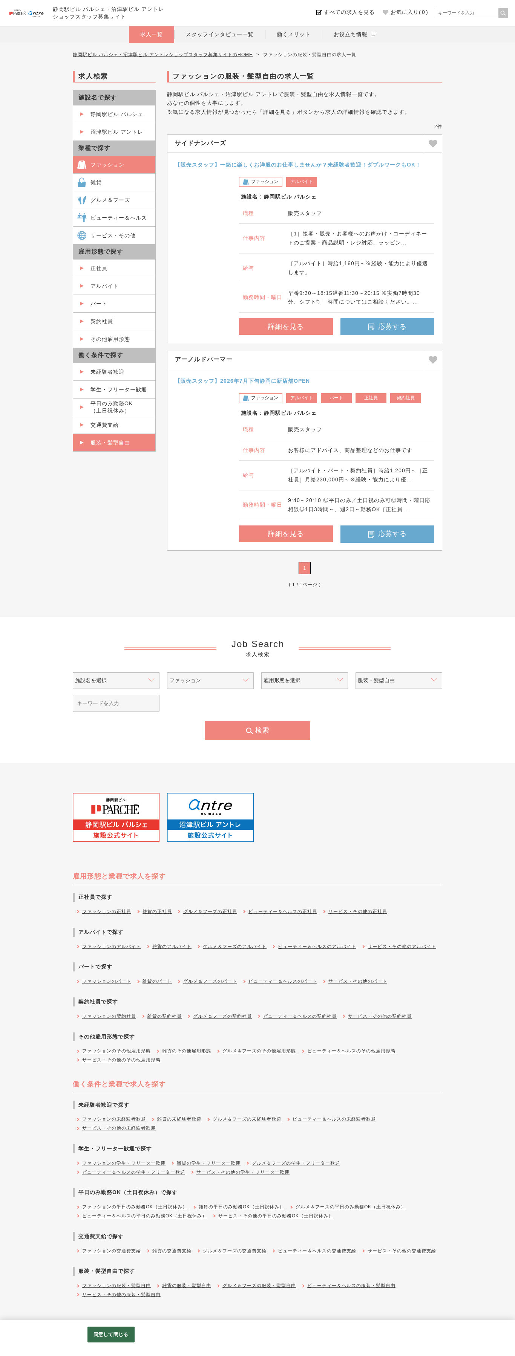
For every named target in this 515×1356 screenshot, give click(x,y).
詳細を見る (286, 326)
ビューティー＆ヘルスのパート (282, 981)
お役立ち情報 (351, 34)
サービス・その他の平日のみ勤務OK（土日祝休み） (275, 1216)
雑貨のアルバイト (172, 946)
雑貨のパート (157, 981)
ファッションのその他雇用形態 (116, 1051)
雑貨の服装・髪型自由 (186, 1285)
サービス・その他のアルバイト (402, 946)
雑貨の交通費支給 (172, 1251)
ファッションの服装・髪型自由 (116, 1285)
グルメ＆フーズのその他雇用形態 (259, 1051)
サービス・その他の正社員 (357, 911)
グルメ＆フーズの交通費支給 (235, 1251)
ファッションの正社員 (106, 911)
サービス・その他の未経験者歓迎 (119, 1128)
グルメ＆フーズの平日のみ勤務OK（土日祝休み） (351, 1206)
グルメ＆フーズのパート (210, 981)
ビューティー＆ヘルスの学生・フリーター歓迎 (133, 1172)
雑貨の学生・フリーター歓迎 (209, 1163)
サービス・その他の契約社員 (380, 1016)
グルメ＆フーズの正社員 (210, 911)
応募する (392, 326)
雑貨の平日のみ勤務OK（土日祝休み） (241, 1206)
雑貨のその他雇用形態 (186, 1051)
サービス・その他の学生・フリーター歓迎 (243, 1172)
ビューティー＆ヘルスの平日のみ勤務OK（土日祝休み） (144, 1216)
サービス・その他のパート (357, 981)
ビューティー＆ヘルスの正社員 (282, 911)
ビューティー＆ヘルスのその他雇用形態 (351, 1051)
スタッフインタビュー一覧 (220, 34)
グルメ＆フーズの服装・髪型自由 (259, 1285)
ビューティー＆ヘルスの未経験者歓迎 (334, 1119)
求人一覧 (151, 34)
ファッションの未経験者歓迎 (114, 1119)
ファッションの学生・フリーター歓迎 (124, 1163)
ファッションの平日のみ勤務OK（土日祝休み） (134, 1206)
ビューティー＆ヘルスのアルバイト (317, 946)
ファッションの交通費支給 (111, 1251)
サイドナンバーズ (200, 143)
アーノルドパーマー (204, 359)
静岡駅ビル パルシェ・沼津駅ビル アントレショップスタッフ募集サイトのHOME (163, 54)
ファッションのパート (106, 981)
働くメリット (294, 34)
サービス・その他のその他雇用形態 (121, 1060)
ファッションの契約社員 (109, 1016)
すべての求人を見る (349, 12)
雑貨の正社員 (157, 911)
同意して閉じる (110, 1334)
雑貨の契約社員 (164, 1016)
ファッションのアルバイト (111, 946)
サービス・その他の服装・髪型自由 (121, 1294)
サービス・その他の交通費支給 (402, 1251)
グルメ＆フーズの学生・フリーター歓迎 (296, 1163)
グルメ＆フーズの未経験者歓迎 (247, 1119)
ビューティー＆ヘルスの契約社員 (300, 1016)
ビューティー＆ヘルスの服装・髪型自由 (351, 1285)
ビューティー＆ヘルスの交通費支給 (317, 1251)
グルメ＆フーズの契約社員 (222, 1016)
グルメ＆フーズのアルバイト (235, 946)
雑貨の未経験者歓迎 (179, 1119)
